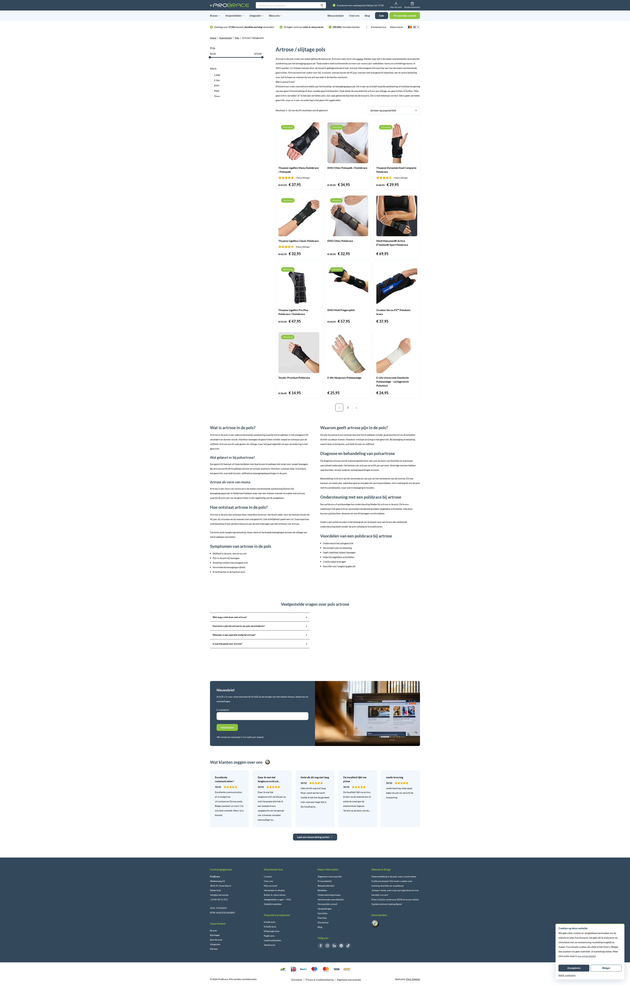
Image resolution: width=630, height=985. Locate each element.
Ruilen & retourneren (274, 894)
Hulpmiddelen (233, 15)
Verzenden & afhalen (274, 890)
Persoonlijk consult (327, 904)
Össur (217, 96)
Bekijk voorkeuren (567, 975)
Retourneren (396, 27)
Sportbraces (216, 939)
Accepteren (573, 968)
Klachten (322, 917)
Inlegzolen (255, 15)
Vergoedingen (325, 908)
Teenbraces (269, 944)
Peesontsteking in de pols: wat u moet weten (393, 876)
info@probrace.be (219, 894)
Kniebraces (269, 922)
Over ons (354, 15)
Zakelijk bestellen (273, 904)
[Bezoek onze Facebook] (321, 946)
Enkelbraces (270, 926)
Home (213, 37)
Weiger (606, 968)
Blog (367, 15)
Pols (237, 37)
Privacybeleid (325, 881)
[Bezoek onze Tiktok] (348, 946)
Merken (214, 948)
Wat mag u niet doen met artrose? (260, 617)
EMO (216, 85)
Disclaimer (323, 922)
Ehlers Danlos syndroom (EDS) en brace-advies (395, 899)
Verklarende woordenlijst (331, 899)
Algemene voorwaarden (330, 876)
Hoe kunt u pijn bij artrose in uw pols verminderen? (260, 626)
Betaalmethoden (326, 885)
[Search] (322, 5)
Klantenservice (378, 27)
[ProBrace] (229, 5)
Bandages (215, 935)
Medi (216, 90)
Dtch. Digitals (413, 979)
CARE (217, 75)
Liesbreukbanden (272, 940)
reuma (359, 58)
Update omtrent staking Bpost (386, 904)
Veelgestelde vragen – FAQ (277, 899)
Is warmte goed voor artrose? (260, 643)
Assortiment (225, 37)
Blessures (274, 15)
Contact (268, 876)
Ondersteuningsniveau (329, 894)
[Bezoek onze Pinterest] (341, 946)
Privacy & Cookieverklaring (320, 979)
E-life (217, 80)
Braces (214, 15)
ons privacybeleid (587, 956)
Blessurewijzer (335, 15)
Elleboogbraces (271, 931)
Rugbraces (269, 935)
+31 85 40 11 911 (219, 899)
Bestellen (322, 890)
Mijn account (270, 885)
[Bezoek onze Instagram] (327, 946)
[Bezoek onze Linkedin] (334, 946)
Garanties (322, 913)
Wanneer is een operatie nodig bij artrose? (260, 634)
